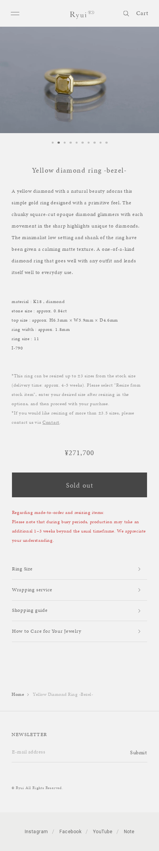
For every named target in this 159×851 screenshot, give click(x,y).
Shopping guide (30, 610)
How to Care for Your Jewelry (46, 631)
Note (129, 831)
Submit (138, 752)
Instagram (36, 831)
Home (18, 694)
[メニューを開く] (15, 13)
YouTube (102, 831)
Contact (50, 422)
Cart (142, 13)
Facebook (70, 831)
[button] (126, 12)
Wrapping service (32, 589)
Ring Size (22, 568)
